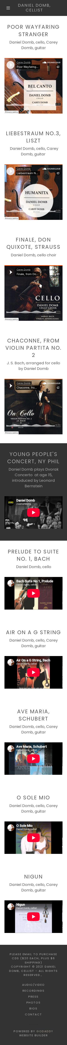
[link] (34, 8)
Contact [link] (33, 1014)
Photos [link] (33, 1002)
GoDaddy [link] (44, 1031)
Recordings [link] (33, 991)
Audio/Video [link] (33, 985)
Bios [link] (33, 1008)
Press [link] (33, 997)
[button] (8, 8)
